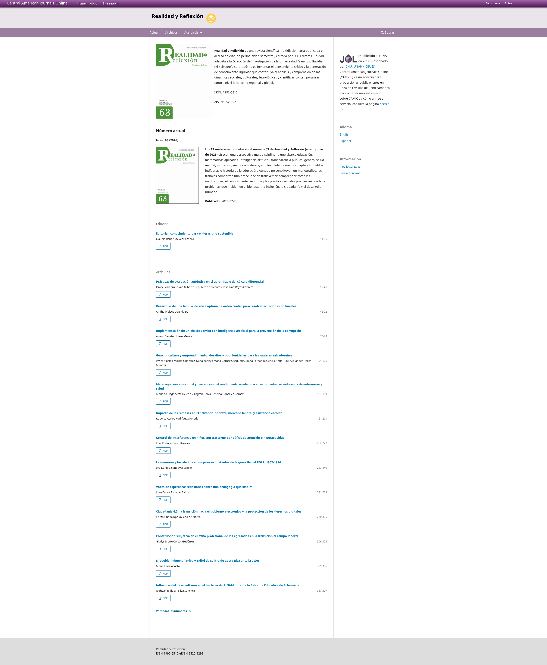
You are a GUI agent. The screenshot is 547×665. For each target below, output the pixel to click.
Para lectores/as (350, 166)
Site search (111, 3)
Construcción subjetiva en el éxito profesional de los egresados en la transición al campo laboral (227, 536)
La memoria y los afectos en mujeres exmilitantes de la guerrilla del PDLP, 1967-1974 (218, 462)
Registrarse (493, 3)
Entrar (509, 3)
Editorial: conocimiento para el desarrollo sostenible (194, 233)
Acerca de (191, 32)
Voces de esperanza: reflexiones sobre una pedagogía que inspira (204, 487)
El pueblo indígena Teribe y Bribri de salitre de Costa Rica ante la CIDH (207, 561)
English (345, 134)
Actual (154, 32)
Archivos (171, 32)
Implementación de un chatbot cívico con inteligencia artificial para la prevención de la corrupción (228, 331)
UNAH (358, 66)
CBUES (370, 66)
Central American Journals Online (37, 3)
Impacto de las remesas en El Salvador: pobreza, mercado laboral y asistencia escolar (219, 413)
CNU (349, 66)
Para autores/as (350, 173)
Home (81, 3)
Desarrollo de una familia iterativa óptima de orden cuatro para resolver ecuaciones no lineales (226, 306)
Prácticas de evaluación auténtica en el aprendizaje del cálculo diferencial (210, 281)
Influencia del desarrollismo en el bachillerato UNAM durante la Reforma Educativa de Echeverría (227, 585)
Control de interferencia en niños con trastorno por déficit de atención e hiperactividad (220, 438)
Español (345, 141)
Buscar (389, 32)
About (94, 3)
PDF (165, 246)
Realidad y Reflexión (177, 15)
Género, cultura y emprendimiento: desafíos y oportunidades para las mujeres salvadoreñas (224, 355)
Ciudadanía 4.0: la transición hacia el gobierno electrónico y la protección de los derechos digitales (228, 511)
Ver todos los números (171, 611)
